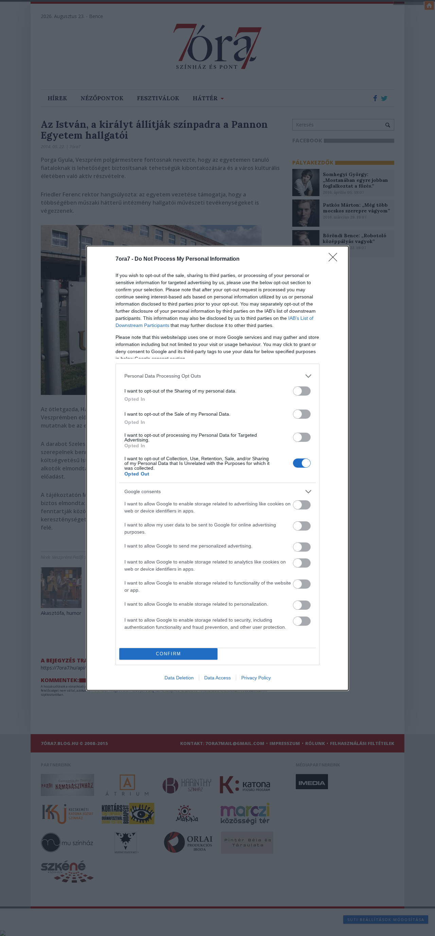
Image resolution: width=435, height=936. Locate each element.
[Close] (335, 259)
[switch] (302, 391)
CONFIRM (168, 653)
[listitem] (217, 376)
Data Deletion (179, 677)
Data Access (217, 677)
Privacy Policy (256, 677)
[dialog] (217, 468)
